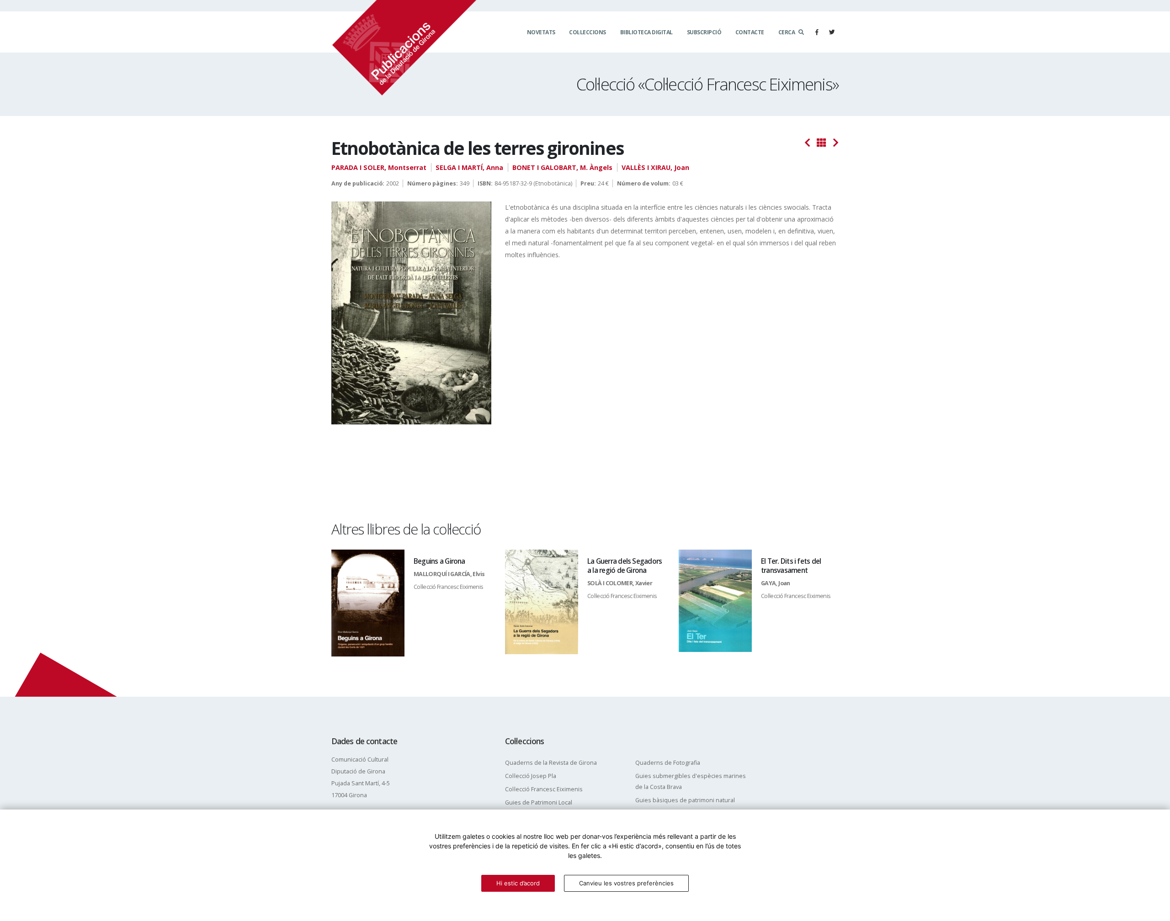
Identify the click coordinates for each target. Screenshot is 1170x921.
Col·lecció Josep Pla (530, 776)
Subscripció (704, 32)
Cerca (786, 32)
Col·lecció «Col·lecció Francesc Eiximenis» (707, 84)
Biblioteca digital (646, 32)
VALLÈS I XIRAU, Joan (655, 167)
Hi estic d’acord (518, 883)
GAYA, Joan (775, 583)
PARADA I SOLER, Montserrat (378, 167)
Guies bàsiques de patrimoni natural (685, 800)
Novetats (541, 32)
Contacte (749, 32)
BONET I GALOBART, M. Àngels (562, 167)
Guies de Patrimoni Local (538, 802)
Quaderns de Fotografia (667, 763)
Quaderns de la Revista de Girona (551, 763)
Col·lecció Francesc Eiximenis (448, 587)
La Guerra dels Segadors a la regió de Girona (624, 565)
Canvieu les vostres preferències (626, 883)
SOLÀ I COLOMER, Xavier (619, 583)
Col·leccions (587, 32)
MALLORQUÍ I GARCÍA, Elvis (449, 574)
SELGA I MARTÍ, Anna (469, 167)
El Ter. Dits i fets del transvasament (791, 565)
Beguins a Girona (439, 561)
